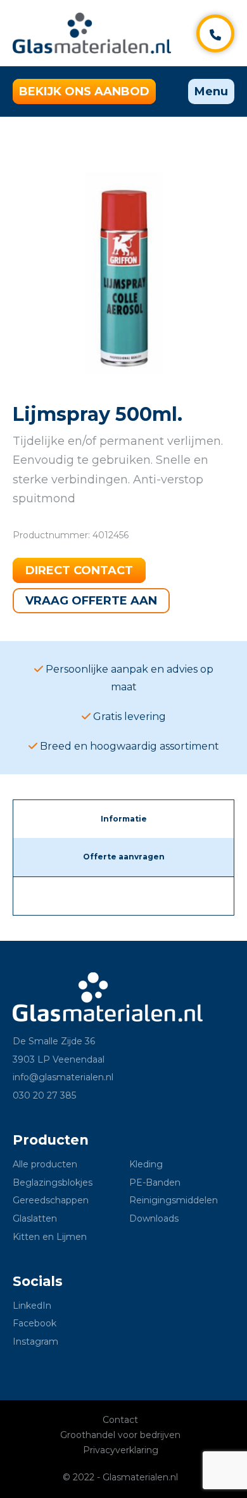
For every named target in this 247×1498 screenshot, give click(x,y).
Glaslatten (35, 1218)
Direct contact (79, 570)
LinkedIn (32, 1305)
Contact (120, 1419)
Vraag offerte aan (91, 601)
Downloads (154, 1218)
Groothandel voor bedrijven (120, 1435)
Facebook (34, 1323)
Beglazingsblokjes (52, 1182)
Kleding (146, 1164)
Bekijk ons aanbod (84, 91)
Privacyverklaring (120, 1450)
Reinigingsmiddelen (173, 1200)
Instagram (35, 1341)
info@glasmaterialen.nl (63, 1077)
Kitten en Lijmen (50, 1236)
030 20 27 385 (44, 1095)
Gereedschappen (51, 1200)
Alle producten (45, 1164)
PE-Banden (154, 1182)
